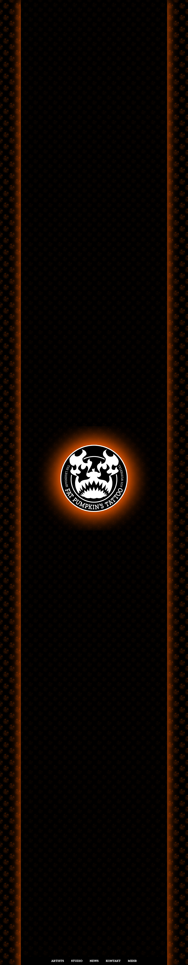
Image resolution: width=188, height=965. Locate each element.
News (94, 961)
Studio (77, 961)
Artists (57, 961)
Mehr (132, 961)
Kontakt (113, 961)
